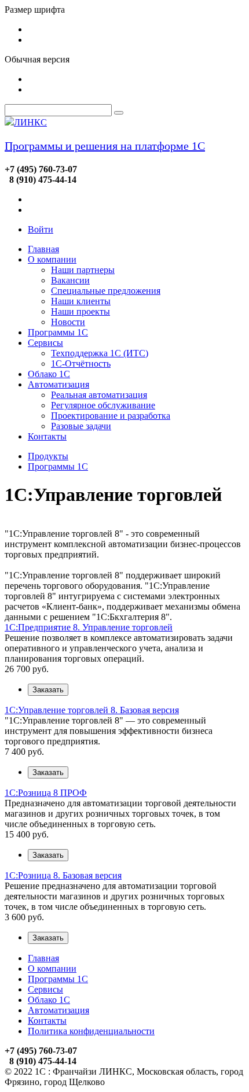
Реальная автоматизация (99, 395)
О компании (52, 259)
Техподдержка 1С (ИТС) (99, 353)
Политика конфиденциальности (91, 1031)
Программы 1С (58, 332)
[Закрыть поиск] (118, 113)
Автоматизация (58, 384)
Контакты (47, 436)
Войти (40, 229)
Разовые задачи (81, 426)
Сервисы (45, 343)
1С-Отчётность (81, 363)
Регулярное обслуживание (103, 405)
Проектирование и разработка (110, 415)
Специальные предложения (105, 291)
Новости (68, 322)
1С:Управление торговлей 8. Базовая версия (92, 710)
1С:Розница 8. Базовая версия (63, 875)
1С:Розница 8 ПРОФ (46, 793)
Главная (43, 249)
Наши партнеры (83, 270)
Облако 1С (49, 374)
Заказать (48, 689)
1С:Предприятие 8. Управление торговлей (89, 627)
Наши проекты (80, 311)
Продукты (48, 456)
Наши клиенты (81, 301)
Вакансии (70, 280)
